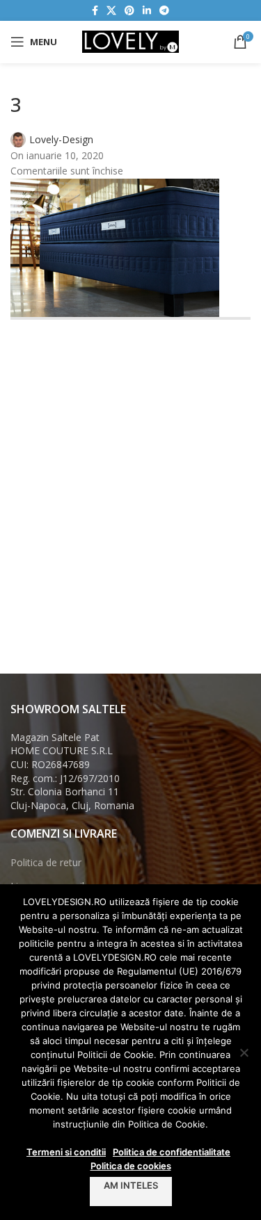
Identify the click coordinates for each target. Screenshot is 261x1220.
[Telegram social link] (164, 10)
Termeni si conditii (66, 1151)
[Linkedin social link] (147, 10)
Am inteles (131, 1185)
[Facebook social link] (95, 10)
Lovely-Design (61, 139)
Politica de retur (45, 862)
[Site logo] (131, 40)
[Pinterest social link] (129, 10)
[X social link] (111, 10)
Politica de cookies (130, 1165)
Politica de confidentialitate (171, 1151)
